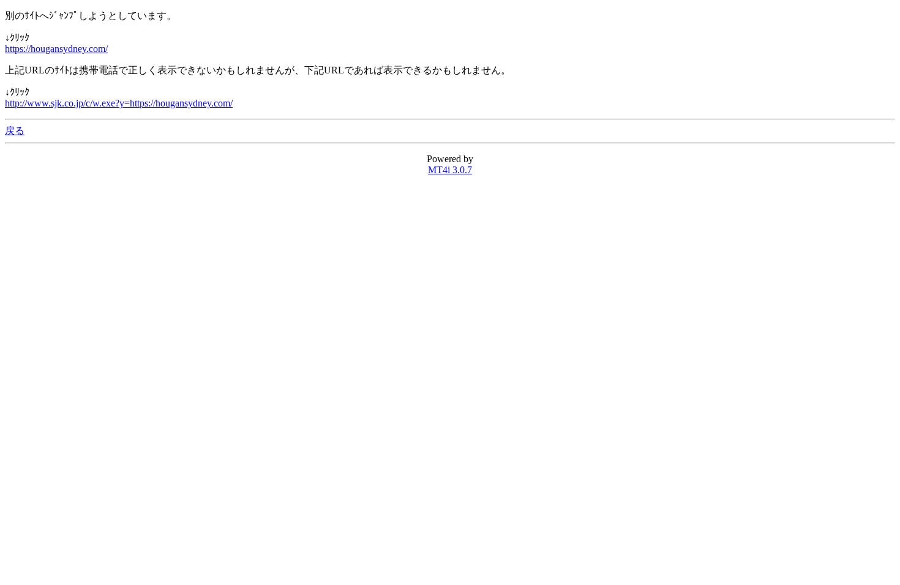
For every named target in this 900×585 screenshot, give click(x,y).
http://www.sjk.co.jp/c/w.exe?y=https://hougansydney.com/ (119, 103)
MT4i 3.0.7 (450, 170)
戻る (14, 130)
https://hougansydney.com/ (56, 48)
